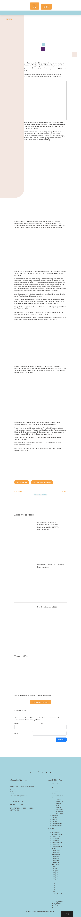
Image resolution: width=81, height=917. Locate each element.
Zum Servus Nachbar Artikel (42, 482)
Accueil (54, 788)
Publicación (55, 858)
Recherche (55, 844)
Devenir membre (57, 823)
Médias (54, 892)
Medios (54, 884)
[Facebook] (38, 772)
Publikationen (56, 850)
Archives (54, 819)
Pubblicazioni (56, 860)
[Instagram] (30, 772)
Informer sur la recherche (59, 805)
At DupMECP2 (56, 904)
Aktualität (55, 906)
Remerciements (57, 825)
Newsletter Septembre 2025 (47, 607)
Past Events (55, 862)
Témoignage (56, 840)
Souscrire (61, 739)
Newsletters (55, 872)
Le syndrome (56, 790)
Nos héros (55, 870)
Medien (54, 886)
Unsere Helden (56, 836)
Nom (42, 723)
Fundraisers (55, 896)
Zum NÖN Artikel (21, 482)
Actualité (54, 908)
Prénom (16, 723)
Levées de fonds (57, 894)
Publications (55, 856)
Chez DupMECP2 (57, 902)
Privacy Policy (56, 784)
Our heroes (55, 864)
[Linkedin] (42, 772)
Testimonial (55, 838)
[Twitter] (46, 772)
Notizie (54, 866)
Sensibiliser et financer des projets (59, 811)
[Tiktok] (34, 772)
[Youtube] (50, 772)
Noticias (54, 868)
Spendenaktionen (57, 842)
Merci (53, 786)
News (53, 882)
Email (16, 733)
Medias (54, 888)
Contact (54, 821)
